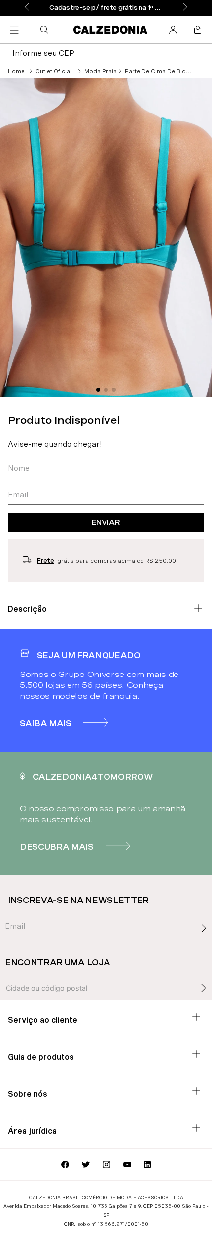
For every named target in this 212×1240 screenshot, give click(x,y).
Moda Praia (100, 71)
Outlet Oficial (53, 71)
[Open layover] (206, 939)
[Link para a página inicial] (16, 71)
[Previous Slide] (27, 7)
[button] (46, 30)
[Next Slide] (185, 7)
